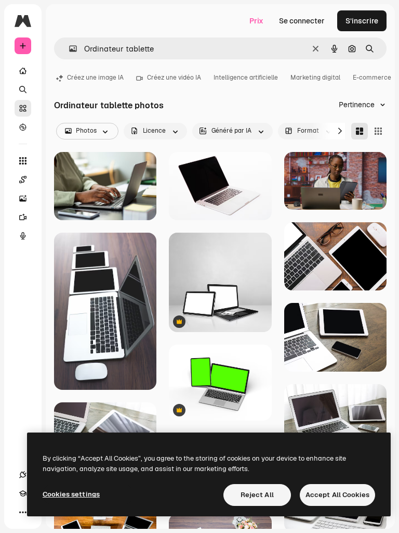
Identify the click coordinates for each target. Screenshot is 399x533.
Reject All (257, 494)
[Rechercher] (23, 89)
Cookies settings (71, 494)
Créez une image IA (95, 77)
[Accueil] (23, 70)
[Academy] (23, 493)
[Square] (378, 131)
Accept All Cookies (337, 494)
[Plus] (23, 512)
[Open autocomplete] (69, 49)
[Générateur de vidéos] (23, 217)
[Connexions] (23, 474)
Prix (256, 21)
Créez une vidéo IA (174, 77)
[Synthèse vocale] (23, 235)
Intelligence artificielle (246, 77)
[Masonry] (359, 131)
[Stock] (23, 108)
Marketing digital (315, 77)
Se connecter (302, 21)
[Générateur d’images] (23, 198)
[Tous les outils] (23, 161)
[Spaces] (23, 179)
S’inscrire (361, 21)
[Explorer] (23, 127)
